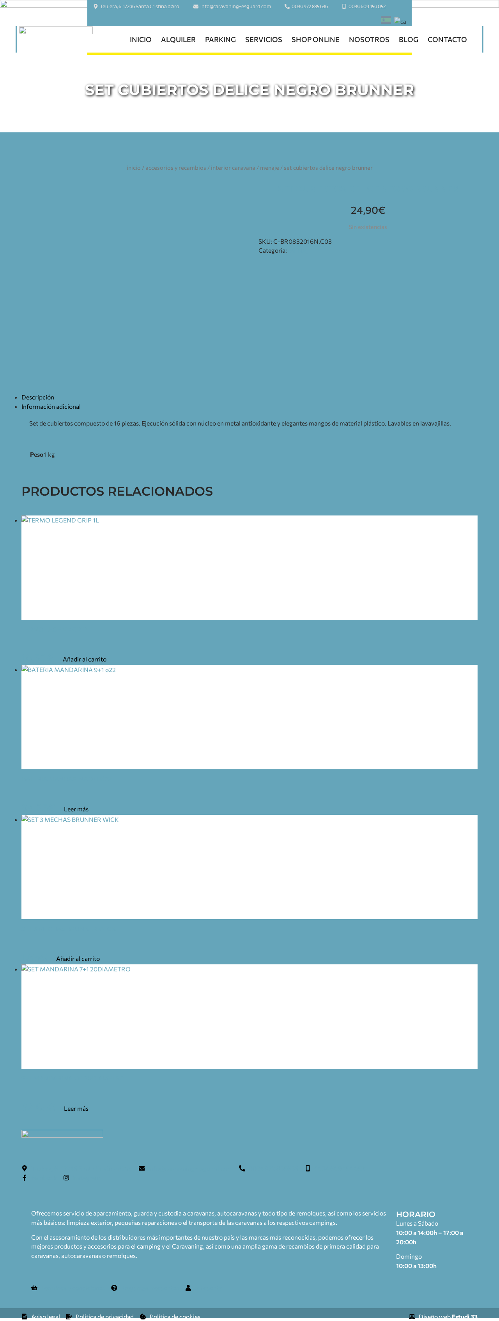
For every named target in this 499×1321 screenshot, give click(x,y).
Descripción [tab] (37, 397)
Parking (220, 39)
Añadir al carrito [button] (84, 659)
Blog (408, 39)
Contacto (447, 39)
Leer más (76, 809)
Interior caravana (233, 167)
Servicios (263, 39)
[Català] (400, 22)
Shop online (316, 39)
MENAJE (269, 167)
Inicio (141, 39)
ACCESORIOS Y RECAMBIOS (175, 167)
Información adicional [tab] (51, 406)
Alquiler (178, 39)
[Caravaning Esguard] (56, 39)
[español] (386, 21)
